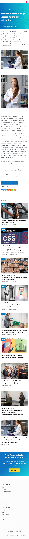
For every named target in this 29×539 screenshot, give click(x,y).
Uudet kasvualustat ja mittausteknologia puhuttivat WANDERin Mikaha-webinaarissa (14, 277)
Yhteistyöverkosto (6, 491)
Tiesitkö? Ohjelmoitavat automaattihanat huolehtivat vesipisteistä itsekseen (10, 305)
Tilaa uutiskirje (5, 514)
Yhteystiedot (4, 489)
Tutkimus (3, 499)
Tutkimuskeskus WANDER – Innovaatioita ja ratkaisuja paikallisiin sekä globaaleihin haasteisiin (14, 440)
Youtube (19, 531)
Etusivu (3, 9)
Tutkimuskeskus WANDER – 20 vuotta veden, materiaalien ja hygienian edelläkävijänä (13, 383)
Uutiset (9, 9)
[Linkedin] (7, 190)
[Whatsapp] (12, 190)
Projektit (3, 487)
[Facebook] (2, 190)
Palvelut (3, 501)
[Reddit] (9, 190)
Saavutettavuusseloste (7, 522)
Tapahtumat (4, 512)
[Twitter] (4, 190)
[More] (15, 190)
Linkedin (11, 531)
